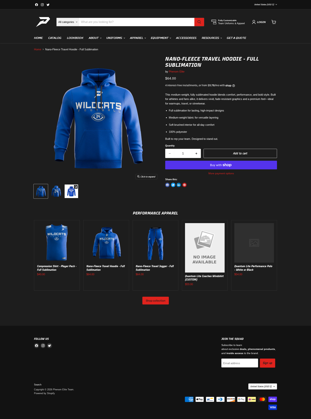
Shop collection (155, 300)
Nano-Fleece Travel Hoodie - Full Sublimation (105, 268)
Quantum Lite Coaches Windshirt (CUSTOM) (204, 278)
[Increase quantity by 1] (196, 153)
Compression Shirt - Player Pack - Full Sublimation (56, 268)
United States (264, 4)
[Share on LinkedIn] (179, 185)
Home (38, 38)
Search (37, 384)
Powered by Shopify (44, 393)
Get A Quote (236, 38)
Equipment (160, 38)
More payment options (221, 173)
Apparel (137, 38)
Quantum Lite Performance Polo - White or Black (253, 268)
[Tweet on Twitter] (173, 185)
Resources (211, 38)
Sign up (267, 363)
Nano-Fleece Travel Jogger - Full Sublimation (155, 268)
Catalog (55, 38)
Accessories (186, 38)
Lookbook (75, 38)
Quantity (170, 145)
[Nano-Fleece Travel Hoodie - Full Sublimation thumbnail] (41, 191)
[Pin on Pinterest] (184, 185)
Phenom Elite (176, 71)
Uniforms (114, 38)
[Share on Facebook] (167, 185)
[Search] (199, 22)
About (94, 38)
